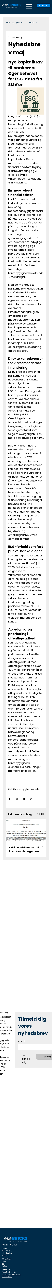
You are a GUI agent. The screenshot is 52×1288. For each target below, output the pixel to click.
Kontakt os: (6, 1270)
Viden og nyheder (14, 22)
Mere (31, 22)
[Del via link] (30, 798)
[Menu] (29, 6)
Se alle (40, 813)
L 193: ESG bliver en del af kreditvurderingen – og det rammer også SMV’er (26, 849)
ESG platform (6, 1259)
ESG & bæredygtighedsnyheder (24, 789)
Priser (4, 1261)
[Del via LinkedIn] (23, 798)
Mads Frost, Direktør (9, 1272)
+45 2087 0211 (7, 1277)
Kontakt (4, 1266)
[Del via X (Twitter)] (16, 798)
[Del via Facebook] (9, 798)
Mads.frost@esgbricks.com (11, 1274)
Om (3, 1264)
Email (21, 1041)
